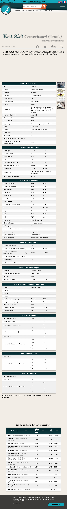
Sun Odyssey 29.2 (17, 454)
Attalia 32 (18, 463)
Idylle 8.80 (18, 450)
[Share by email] (61, 46)
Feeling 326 (18, 485)
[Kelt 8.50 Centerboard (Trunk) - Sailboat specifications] (60, 2)
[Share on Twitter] (45, 46)
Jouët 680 (18, 481)
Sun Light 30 (19, 470)
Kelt (32, 98)
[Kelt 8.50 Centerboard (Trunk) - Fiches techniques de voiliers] (64, 2)
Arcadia (17, 439)
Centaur (16, 443)
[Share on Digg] (53, 46)
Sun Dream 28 (19, 446)
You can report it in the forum (32, 395)
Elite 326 (19, 435)
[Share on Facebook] (37, 46)
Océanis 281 (19, 467)
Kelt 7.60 (19, 489)
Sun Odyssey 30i (16, 458)
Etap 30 (16, 477)
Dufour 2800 (18, 474)
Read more (17, 504)
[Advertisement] (33, 69)
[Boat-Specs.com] (5, 7)
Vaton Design (35, 101)
